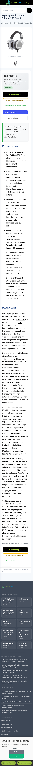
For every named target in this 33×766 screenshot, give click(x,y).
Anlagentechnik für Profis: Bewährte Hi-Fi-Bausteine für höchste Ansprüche (15, 660)
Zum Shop (15, 94)
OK (16, 756)
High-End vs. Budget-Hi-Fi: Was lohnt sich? (15, 702)
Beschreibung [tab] (11, 112)
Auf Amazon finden (15, 101)
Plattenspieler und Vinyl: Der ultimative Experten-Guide (14, 682)
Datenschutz (7, 724)
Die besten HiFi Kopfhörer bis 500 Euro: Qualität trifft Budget (14, 671)
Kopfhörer (20, 319)
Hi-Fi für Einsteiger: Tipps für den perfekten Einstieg (15, 697)
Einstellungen (16, 748)
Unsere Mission (8, 727)
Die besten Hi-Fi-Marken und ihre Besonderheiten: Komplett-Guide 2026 (14, 676)
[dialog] (16, 748)
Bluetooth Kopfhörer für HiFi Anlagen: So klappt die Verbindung (14, 666)
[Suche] (29, 10)
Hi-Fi (20, 322)
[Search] (27, 3)
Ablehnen (16, 752)
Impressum (7, 720)
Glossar (5, 734)
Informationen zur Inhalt (11, 731)
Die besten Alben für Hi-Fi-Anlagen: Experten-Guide (13, 706)
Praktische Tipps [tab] (12, 118)
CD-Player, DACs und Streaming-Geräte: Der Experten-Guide (16, 692)
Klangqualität (7, 331)
